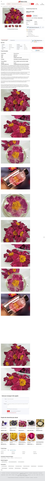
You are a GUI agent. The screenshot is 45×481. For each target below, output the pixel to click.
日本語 (37, 474)
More (1, 469)
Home (1, 6)
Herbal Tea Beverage (17, 468)
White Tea (2, 453)
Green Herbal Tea (40, 466)
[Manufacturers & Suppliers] (22, 1)
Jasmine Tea (35, 453)
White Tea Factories (11, 466)
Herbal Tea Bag (11, 468)
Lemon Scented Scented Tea (12, 461)
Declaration (31, 477)
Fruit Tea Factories (4, 466)
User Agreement (27, 477)
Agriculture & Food (5, 6)
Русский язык (19, 474)
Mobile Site (21, 473)
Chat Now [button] (35, 15)
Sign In (27, 36)
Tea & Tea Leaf (10, 6)
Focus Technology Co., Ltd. (17, 477)
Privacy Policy (35, 477)
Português (13, 474)
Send (8, 411)
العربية (32, 474)
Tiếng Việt (21, 475)
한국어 (34, 474)
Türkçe (18, 475)
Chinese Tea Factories (26, 466)
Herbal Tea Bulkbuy (25, 468)
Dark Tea (23, 453)
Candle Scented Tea (4, 461)
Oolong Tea (13, 453)
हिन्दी (39, 474)
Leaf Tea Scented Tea (19, 6)
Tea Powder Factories (19, 466)
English (7, 474)
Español (10, 474)
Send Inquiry (29, 15)
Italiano (23, 474)
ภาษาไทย (42, 474)
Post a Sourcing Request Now (11, 412)
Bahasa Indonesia (25, 475)
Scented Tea (14, 6)
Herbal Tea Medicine (4, 468)
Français (16, 474)
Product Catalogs (13, 450)
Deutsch (26, 474)
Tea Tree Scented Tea (21, 461)
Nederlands (29, 474)
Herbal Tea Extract (33, 466)
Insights (24, 473)
